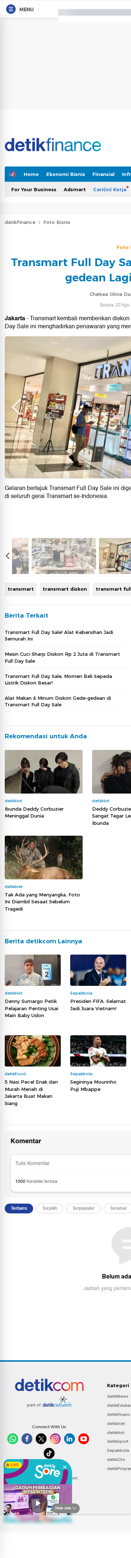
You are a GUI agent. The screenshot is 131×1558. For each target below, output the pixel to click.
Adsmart (75, 189)
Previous (16, 407)
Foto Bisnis (56, 222)
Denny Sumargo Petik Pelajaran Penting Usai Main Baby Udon (31, 1008)
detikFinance (20, 222)
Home (31, 174)
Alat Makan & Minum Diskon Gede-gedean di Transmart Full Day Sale (58, 701)
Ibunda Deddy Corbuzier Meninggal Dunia (34, 812)
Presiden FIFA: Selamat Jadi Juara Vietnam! (98, 1004)
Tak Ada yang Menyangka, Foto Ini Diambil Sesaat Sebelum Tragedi (42, 902)
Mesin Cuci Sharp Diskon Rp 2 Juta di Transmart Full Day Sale (62, 657)
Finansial (103, 174)
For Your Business (33, 189)
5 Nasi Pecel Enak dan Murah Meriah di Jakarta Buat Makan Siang (31, 1092)
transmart (21, 589)
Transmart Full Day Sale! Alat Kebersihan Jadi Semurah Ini (59, 635)
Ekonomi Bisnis (65, 174)
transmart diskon (65, 589)
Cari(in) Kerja (109, 189)
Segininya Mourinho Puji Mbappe (93, 1085)
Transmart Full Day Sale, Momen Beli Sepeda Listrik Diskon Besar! (58, 679)
